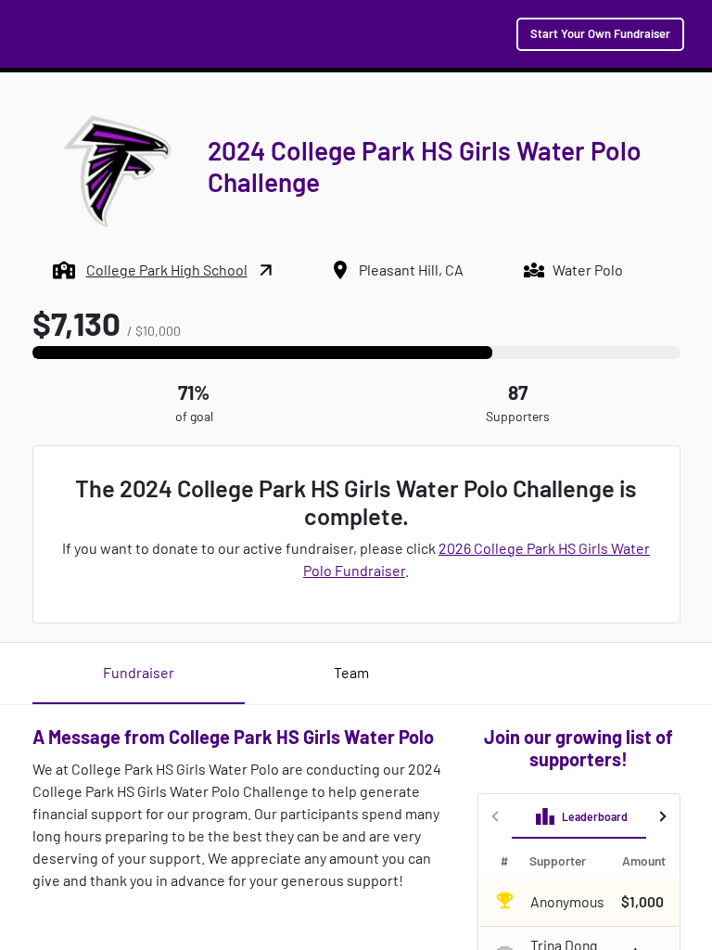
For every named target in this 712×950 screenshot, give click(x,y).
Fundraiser (138, 672)
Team (351, 672)
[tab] (581, 816)
